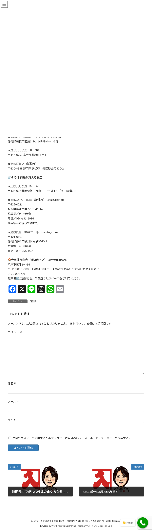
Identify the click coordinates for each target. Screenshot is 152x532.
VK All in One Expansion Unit (98, 526)
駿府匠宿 (16, 232)
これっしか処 (18, 186)
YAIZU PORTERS (21, 199)
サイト (12, 419)
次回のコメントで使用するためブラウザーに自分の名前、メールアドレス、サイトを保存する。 (71, 438)
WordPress (56, 526)
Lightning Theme (75, 526)
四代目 (33, 301)
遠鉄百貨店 (17, 163)
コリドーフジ (18, 150)
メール (13, 401)
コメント (15, 332)
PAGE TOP (144, 511)
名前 (12, 383)
